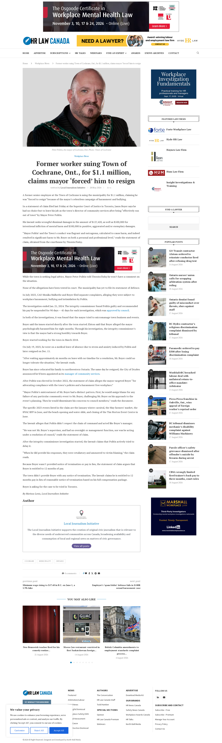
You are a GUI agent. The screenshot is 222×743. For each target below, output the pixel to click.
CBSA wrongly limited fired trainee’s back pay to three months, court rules (184, 475)
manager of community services (82, 373)
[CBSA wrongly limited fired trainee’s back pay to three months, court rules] (157, 479)
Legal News (73, 705)
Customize (19, 730)
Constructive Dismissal (78, 728)
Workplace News (42, 63)
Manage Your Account (164, 719)
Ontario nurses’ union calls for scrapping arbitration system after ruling (183, 280)
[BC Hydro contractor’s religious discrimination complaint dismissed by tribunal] (157, 331)
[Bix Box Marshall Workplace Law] (173, 499)
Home (26, 53)
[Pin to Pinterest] (96, 573)
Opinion (100, 715)
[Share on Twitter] (92, 573)
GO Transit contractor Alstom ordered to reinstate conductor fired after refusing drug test (183, 256)
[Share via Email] (99, 573)
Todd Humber (103, 705)
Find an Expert (115, 53)
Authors (102, 690)
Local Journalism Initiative (73, 187)
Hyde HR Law (174, 139)
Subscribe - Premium (164, 715)
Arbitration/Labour (76, 700)
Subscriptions (59, 53)
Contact (173, 53)
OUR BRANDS (133, 700)
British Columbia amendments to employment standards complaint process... (122, 650)
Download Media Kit (135, 695)
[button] (26, 634)
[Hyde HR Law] (138, 36)
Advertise (40, 53)
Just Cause (73, 723)
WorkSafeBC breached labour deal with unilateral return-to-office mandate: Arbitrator (182, 379)
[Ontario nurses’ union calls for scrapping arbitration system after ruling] (157, 282)
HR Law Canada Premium (108, 719)
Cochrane (29, 561)
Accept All (59, 730)
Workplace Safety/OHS (78, 714)
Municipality (45, 561)
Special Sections (107, 710)
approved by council (118, 310)
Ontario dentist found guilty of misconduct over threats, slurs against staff (184, 304)
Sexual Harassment (76, 719)
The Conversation (105, 695)
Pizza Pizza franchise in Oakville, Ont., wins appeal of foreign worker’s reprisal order (183, 404)
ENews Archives (154, 53)
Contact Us (160, 729)
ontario (60, 561)
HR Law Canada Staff (106, 700)
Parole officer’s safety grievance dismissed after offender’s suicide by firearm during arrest (184, 452)
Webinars (96, 53)
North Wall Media (133, 724)
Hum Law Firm (175, 171)
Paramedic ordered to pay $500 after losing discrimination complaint (184, 352)
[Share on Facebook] (89, 573)
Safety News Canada (135, 710)
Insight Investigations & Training (180, 184)
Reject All (39, 730)
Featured (72, 695)
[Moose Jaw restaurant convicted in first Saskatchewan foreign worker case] (81, 624)
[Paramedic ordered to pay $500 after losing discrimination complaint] (157, 356)
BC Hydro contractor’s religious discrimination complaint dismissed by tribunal (183, 329)
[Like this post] (86, 573)
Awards (135, 53)
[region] (39, 721)
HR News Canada (133, 705)
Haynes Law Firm (176, 149)
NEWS (71, 690)
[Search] (197, 53)
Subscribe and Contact (169, 705)
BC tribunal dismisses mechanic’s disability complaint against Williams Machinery (182, 428)
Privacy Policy (161, 724)
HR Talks (80, 53)
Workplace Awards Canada (138, 715)
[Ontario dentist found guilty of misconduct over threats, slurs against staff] (157, 307)
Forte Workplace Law (178, 129)
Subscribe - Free (162, 710)
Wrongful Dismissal (76, 709)
